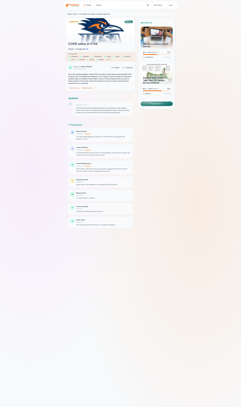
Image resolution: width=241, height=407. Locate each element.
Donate (88, 5)
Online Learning (74, 88)
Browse (98, 5)
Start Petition (158, 5)
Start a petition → (156, 104)
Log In (171, 5)
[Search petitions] (148, 5)
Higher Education (87, 88)
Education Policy (74, 21)
